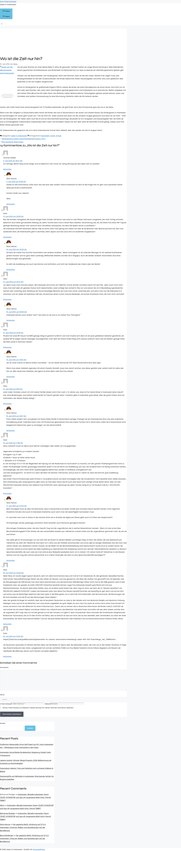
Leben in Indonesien (8, 4)
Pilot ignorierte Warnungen (12, 142)
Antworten (7, 169)
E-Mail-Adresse (5, 704)
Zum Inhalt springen (8, 1)
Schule (58, 136)
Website (48, 704)
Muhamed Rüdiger (7, 813)
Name (2, 695)
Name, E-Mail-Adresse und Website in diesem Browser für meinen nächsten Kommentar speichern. (38, 708)
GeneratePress (39, 849)
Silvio (2, 805)
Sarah (52, 136)
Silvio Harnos (5, 824)
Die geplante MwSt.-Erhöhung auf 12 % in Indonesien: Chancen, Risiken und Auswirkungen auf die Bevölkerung (23, 827)
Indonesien (45, 136)
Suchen (2, 723)
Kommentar (4, 667)
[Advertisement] (63, 42)
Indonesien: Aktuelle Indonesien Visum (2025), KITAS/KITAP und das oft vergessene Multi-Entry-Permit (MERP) (25, 797)
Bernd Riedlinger (6, 835)
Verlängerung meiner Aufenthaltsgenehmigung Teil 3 (23, 139)
